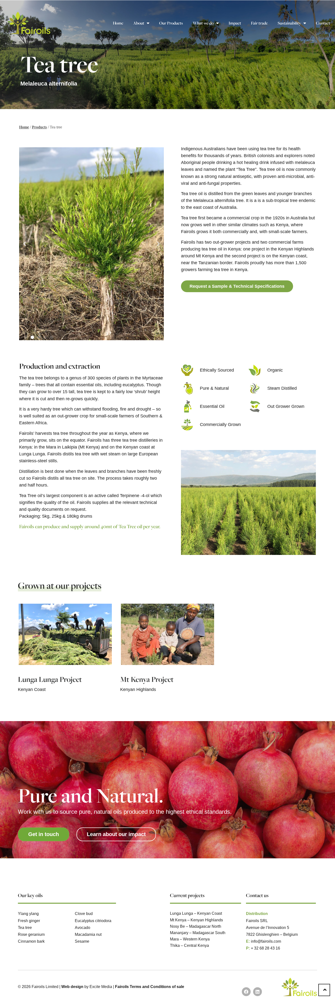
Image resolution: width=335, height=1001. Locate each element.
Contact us (257, 895)
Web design (72, 987)
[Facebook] (246, 991)
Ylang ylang (28, 913)
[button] (25, 244)
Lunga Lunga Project (50, 679)
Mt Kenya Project (147, 679)
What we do (203, 23)
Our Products (171, 23)
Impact (235, 23)
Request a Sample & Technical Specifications (237, 286)
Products (39, 127)
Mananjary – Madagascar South (197, 932)
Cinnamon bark (31, 941)
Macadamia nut (88, 934)
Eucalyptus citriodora (93, 920)
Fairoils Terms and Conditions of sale (149, 987)
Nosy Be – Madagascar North (195, 926)
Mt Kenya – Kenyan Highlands (196, 920)
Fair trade (259, 23)
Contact (323, 23)
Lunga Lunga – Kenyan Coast (196, 913)
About (138, 23)
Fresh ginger (29, 920)
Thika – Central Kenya (189, 945)
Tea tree (25, 927)
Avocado (82, 927)
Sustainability (289, 23)
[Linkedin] (257, 991)
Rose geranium (31, 934)
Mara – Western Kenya (190, 939)
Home (118, 23)
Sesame (82, 941)
